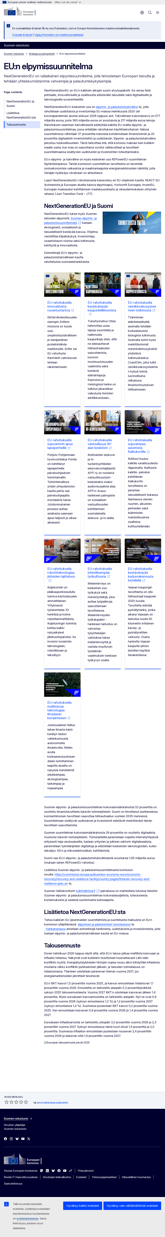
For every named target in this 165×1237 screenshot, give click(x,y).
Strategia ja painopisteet (42, 53)
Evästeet (81, 1177)
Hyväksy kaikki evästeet (82, 1205)
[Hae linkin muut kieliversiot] (140, 107)
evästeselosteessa (27, 1218)
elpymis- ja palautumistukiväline (117, 107)
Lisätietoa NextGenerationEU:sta (21, 115)
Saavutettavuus (13, 1183)
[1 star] (6, 1102)
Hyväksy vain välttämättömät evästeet (132, 1205)
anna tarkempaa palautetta (52, 1102)
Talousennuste (16, 124)
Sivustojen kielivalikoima (57, 1177)
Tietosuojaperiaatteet (104, 1177)
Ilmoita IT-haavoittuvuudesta (21, 1177)
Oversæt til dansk (22, 34)
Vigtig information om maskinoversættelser (59, 34)
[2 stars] (9, 1102)
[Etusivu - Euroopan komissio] (23, 11)
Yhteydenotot (86, 1170)
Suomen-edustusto (14, 53)
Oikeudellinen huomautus (136, 1177)
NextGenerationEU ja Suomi (20, 104)
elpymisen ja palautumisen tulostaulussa (104, 924)
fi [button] (142, 12)
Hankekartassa (56, 929)
